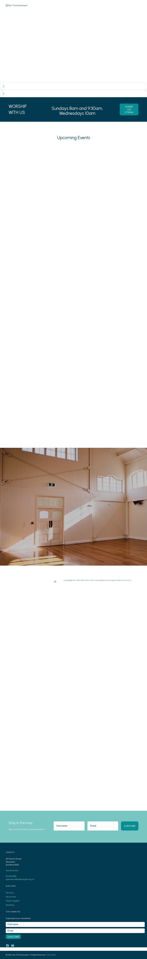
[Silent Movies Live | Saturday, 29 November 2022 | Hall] (119, 149)
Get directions (12, 870)
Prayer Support (12, 901)
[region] (73, 54)
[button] (73, 86)
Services (10, 893)
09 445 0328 (11, 876)
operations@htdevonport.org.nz (20, 879)
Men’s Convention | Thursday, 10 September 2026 (25, 371)
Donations (10, 905)
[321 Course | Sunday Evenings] (73, 149)
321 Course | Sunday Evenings (68, 369)
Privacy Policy (51, 955)
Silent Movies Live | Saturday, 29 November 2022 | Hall (117, 371)
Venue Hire (11, 897)
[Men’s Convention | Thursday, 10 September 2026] (27, 149)
